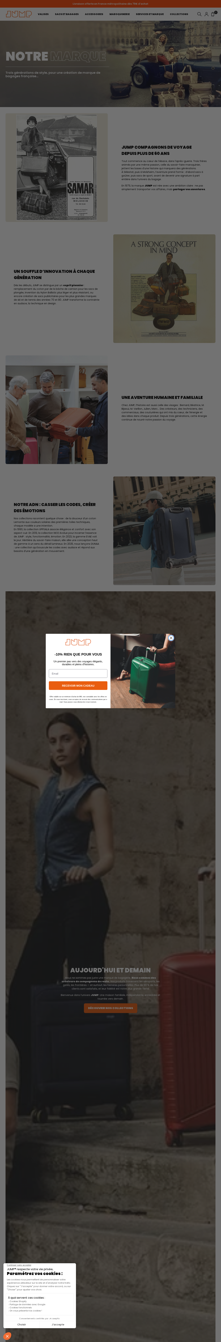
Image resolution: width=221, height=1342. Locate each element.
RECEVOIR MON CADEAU (78, 685)
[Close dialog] (171, 638)
